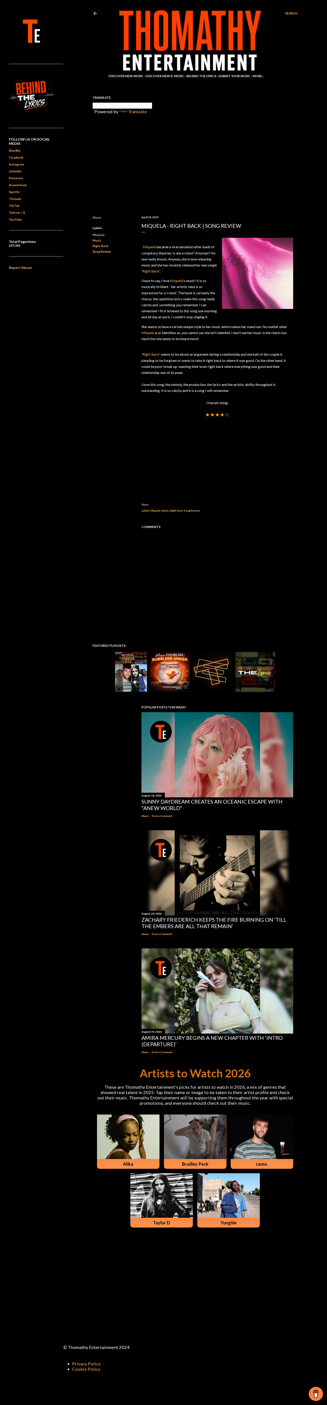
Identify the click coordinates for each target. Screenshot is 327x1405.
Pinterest (16, 178)
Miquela (99, 235)
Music (97, 240)
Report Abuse (20, 267)
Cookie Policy (86, 1369)
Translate (137, 111)
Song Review (102, 251)
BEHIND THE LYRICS (201, 76)
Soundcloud (17, 185)
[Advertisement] (217, 455)
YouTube (15, 219)
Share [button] (97, 217)
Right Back (100, 246)
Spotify (14, 192)
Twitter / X (17, 212)
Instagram (16, 164)
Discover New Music (126, 76)
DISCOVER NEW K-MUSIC (165, 76)
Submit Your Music (234, 76)
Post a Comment (162, 816)
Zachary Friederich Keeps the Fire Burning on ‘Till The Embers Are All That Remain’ (214, 922)
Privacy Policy (86, 1363)
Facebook (16, 157)
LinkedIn (15, 171)
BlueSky (14, 150)
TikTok (14, 206)
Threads (15, 199)
